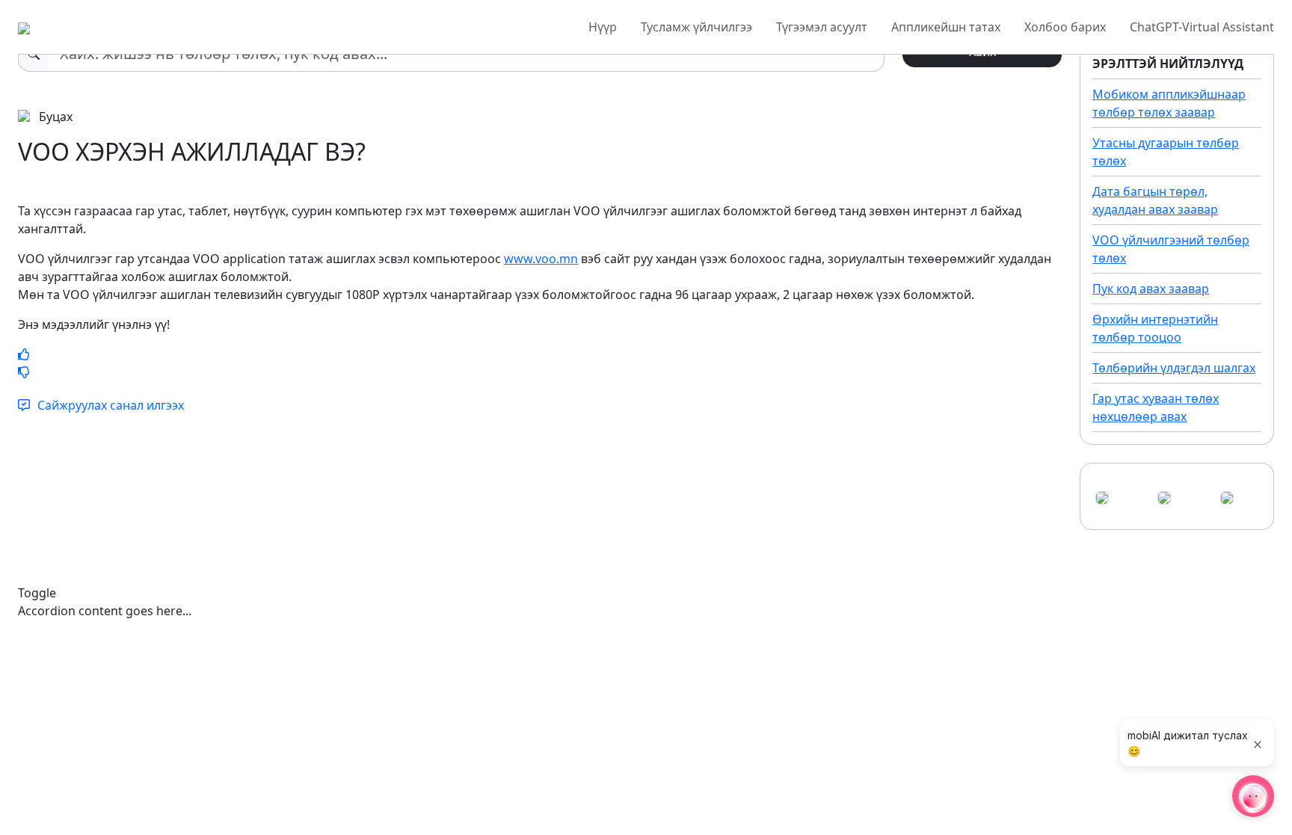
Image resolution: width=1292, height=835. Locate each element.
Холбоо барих (1065, 27)
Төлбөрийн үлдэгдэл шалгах (1173, 368)
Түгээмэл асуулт (821, 27)
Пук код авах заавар (1150, 288)
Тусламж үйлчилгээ (696, 27)
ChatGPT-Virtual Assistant (1202, 27)
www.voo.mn (541, 258)
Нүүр (602, 27)
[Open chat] (1253, 796)
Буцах (54, 116)
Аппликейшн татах (945, 27)
